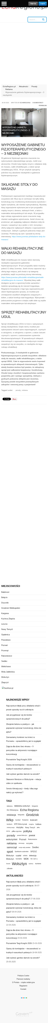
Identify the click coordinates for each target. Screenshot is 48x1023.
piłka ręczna (17, 831)
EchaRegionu (25, 102)
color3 (24, 997)
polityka (27, 831)
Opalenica (5, 634)
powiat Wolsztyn (22, 835)
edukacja (11, 815)
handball (17, 820)
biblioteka (10, 806)
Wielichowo (6, 666)
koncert (33, 820)
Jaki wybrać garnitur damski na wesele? (23, 774)
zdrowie (9, 868)
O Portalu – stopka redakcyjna (23, 982)
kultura (38, 824)
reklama (25, 390)
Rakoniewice (6, 656)
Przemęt (4, 650)
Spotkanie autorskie (22, 851)
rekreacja (21, 843)
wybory (31, 863)
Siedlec (4, 661)
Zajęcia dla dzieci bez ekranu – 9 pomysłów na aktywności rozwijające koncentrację (21, 750)
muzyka (19, 827)
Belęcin (4, 597)
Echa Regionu (29, 810)
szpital (18, 856)
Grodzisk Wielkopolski (10, 608)
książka (31, 824)
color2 (23, 997)
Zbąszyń (5, 682)
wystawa (38, 864)
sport (10, 851)
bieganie (35, 806)
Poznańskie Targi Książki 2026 (19, 759)
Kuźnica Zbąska (8, 619)
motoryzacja (10, 827)
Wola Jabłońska (8, 672)
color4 (26, 997)
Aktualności (23, 86)
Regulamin (23, 986)
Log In (42, 4)
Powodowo (5, 640)
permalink (43, 105)
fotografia (21, 815)
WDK (26, 859)
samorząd (12, 847)
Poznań (4, 645)
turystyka (19, 859)
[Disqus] (24, 438)
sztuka (25, 855)
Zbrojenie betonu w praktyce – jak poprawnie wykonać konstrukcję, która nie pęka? (23, 728)
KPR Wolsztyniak (20, 824)
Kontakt (23, 989)
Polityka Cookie (23, 976)
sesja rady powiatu (24, 847)
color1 (21, 997)
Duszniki (5, 603)
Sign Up (33, 4)
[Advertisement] (24, 55)
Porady (34, 86)
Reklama (9, 89)
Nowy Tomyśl (7, 629)
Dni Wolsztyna (12, 810)
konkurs (9, 824)
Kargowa (5, 613)
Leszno (4, 624)
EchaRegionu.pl (9, 86)
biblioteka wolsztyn (22, 806)
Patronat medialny (23, 979)
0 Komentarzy (38, 102)
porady (18, 390)
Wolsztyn (5, 677)
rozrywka (29, 843)
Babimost (5, 592)
